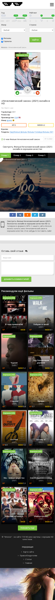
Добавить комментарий (16, 279)
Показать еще (27, 528)
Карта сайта (28, 552)
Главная (28, 563)
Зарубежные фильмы (18, 132)
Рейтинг (33, 13)
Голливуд (38, 132)
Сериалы (7, 41)
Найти (35, 40)
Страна (32, 25)
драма (9, 120)
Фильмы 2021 (48, 132)
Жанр (3, 25)
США (16, 117)
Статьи (28, 559)
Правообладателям (28, 555)
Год (3, 13)
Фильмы (7, 38)
